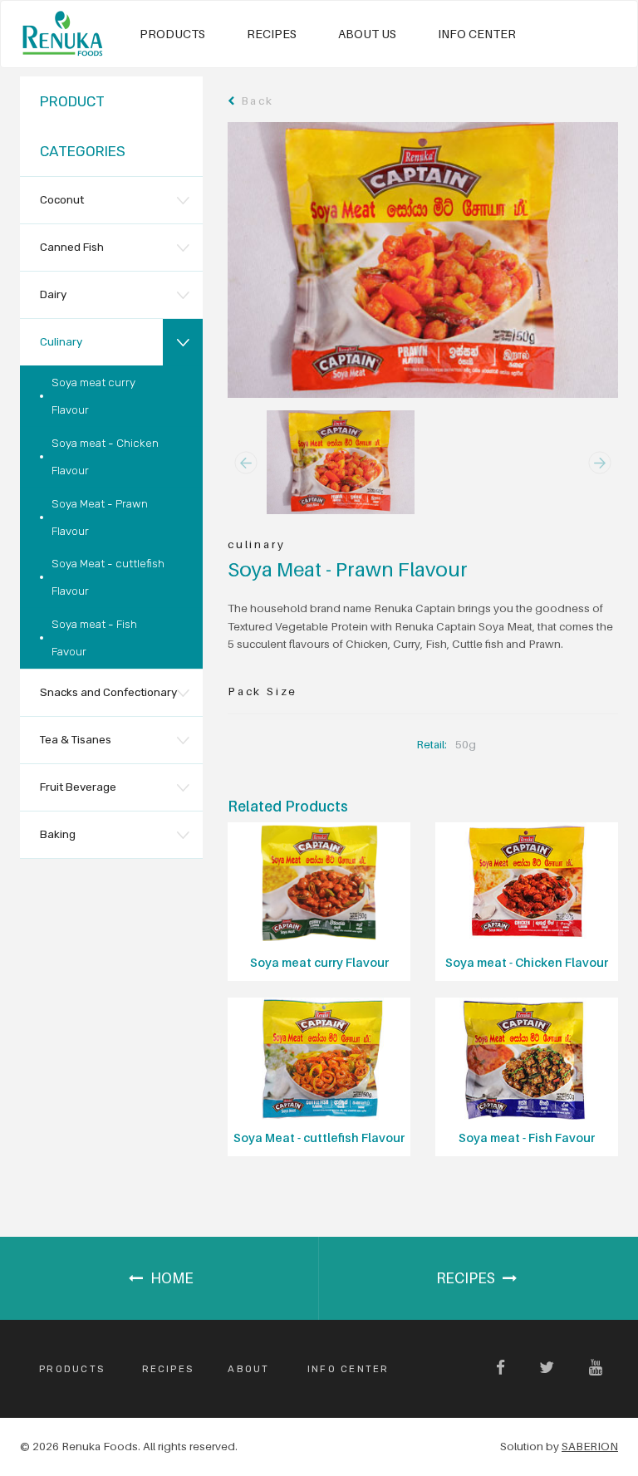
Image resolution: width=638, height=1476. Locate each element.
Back (254, 100)
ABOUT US (367, 34)
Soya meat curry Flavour (93, 395)
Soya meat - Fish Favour (94, 637)
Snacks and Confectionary (108, 692)
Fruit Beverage (78, 786)
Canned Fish (72, 246)
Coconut (62, 199)
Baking (58, 834)
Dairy (53, 294)
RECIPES (272, 34)
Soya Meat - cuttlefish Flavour (108, 577)
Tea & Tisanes (75, 739)
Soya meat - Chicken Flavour (105, 456)
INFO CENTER (477, 34)
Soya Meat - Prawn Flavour (100, 517)
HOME (170, 1278)
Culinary (61, 341)
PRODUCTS (172, 34)
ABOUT (248, 1369)
